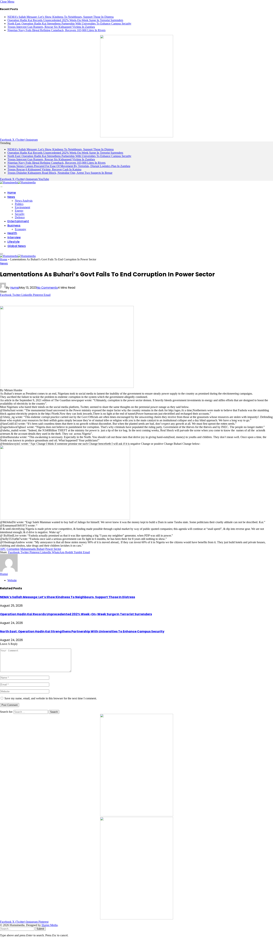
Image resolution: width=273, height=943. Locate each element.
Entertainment (18, 221)
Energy (19, 210)
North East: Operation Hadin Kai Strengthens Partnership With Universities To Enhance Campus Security (69, 23)
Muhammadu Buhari (32, 548)
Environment (22, 207)
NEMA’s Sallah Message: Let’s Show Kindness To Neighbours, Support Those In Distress (60, 16)
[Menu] (1, 186)
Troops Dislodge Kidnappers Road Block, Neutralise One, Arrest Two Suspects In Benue (59, 172)
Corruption (13, 548)
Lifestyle (13, 242)
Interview (14, 237)
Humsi (14, 287)
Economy (20, 229)
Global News (16, 246)
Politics (19, 204)
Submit (40, 928)
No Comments (47, 287)
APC (3, 548)
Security (20, 214)
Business (13, 225)
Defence (20, 217)
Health (12, 233)
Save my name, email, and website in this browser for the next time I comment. (50, 698)
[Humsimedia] (18, 182)
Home (11, 193)
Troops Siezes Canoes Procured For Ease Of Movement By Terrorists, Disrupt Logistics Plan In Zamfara (68, 166)
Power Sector (53, 548)
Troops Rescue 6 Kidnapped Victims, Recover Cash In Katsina (44, 169)
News (11, 197)
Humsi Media (50, 925)
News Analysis (23, 200)
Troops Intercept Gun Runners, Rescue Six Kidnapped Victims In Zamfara (51, 26)
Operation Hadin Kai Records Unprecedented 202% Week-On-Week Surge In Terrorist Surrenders (65, 20)
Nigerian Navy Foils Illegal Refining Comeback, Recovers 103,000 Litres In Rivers (56, 30)
